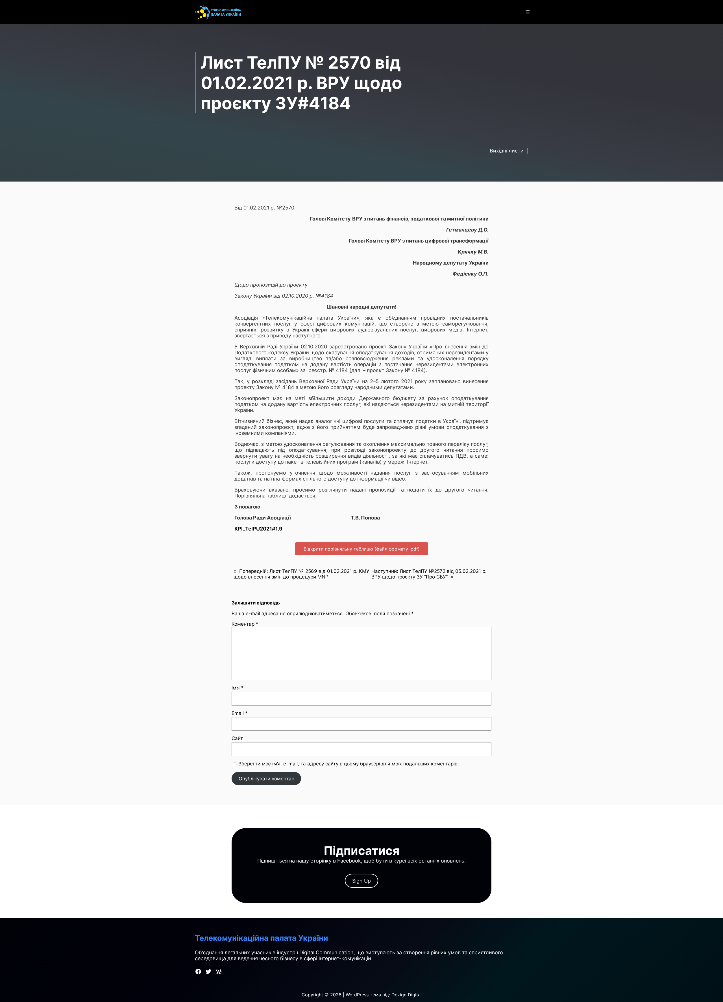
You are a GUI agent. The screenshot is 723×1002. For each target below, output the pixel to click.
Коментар (245, 624)
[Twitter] (208, 971)
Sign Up (361, 881)
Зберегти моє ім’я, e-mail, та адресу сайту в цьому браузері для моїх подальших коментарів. (348, 764)
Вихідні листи (507, 151)
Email (240, 713)
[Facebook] (198, 971)
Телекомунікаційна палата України (261, 938)
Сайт (237, 738)
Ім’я (238, 688)
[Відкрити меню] (527, 12)
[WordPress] (218, 971)
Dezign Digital (406, 994)
